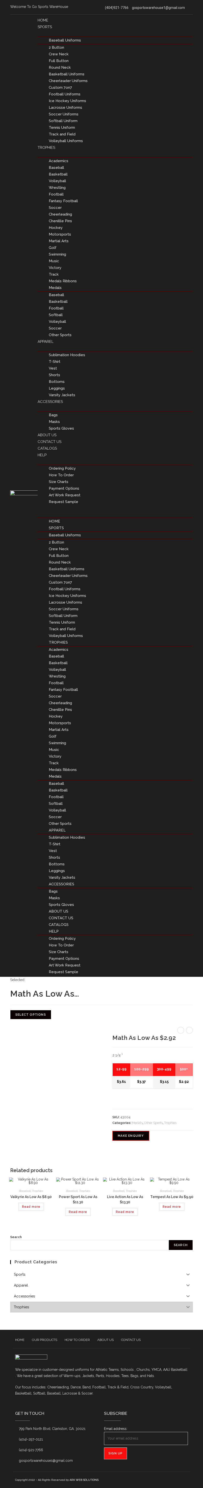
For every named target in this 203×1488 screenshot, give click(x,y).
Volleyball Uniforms (66, 141)
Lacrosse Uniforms (65, 107)
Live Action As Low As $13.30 (125, 1199)
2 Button (56, 47)
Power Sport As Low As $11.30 (78, 1199)
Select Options (30, 1014)
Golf (52, 247)
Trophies (46, 147)
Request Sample (63, 502)
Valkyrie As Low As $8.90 (31, 1197)
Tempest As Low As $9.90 (171, 1197)
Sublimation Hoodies (67, 355)
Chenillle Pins (60, 221)
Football (56, 194)
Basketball (58, 174)
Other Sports (60, 335)
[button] (115, 508)
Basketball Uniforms (66, 74)
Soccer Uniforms (63, 114)
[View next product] (189, 1030)
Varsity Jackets (62, 395)
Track (54, 274)
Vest (53, 368)
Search (16, 1237)
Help (42, 455)
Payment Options (64, 488)
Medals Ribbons (63, 281)
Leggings (57, 388)
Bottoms (57, 381)
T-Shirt (54, 361)
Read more (31, 1206)
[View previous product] (180, 1030)
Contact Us (49, 441)
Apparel (45, 341)
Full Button (59, 61)
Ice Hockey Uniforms (67, 101)
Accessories (50, 401)
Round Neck (60, 67)
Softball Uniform (63, 121)
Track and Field (62, 134)
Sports (45, 27)
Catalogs (47, 448)
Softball (56, 315)
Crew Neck (59, 54)
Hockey (56, 227)
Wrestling (57, 187)
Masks (54, 421)
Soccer (55, 207)
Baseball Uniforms (65, 40)
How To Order (61, 475)
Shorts (54, 375)
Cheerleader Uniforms (68, 81)
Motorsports (60, 234)
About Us (47, 435)
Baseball (56, 167)
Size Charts (58, 482)
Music (54, 261)
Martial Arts (59, 241)
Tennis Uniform (62, 127)
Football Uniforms (64, 94)
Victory (55, 267)
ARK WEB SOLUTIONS (84, 1480)
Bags (53, 415)
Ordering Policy (62, 468)
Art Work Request (64, 495)
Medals (55, 287)
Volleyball (57, 181)
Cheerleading (60, 214)
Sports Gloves (61, 428)
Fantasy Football (63, 201)
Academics (58, 161)
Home (43, 20)
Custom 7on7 (60, 87)
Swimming (57, 254)
